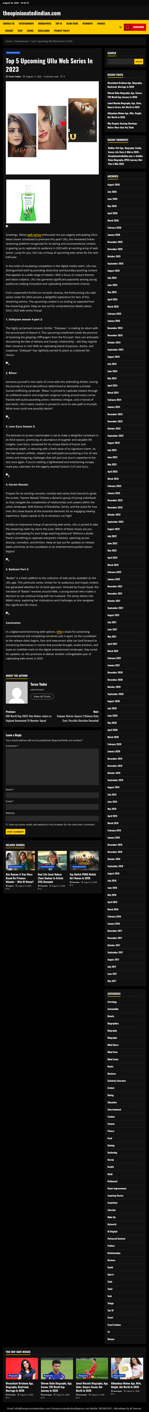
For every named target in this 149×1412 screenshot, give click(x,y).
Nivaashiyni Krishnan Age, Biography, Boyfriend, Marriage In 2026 (19, 1386)
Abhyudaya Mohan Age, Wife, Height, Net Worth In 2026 (126, 1385)
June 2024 (112, 371)
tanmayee (47, 1394)
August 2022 (114, 529)
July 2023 (112, 450)
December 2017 (115, 930)
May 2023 (112, 464)
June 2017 (112, 974)
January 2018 (114, 923)
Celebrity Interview (117, 1080)
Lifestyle (112, 1210)
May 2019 (112, 809)
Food (110, 1138)
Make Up (112, 1217)
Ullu (59, 631)
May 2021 (112, 636)
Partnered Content (116, 1238)
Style (110, 1281)
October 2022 (114, 514)
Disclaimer (44, 30)
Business (112, 1073)
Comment (12, 746)
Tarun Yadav (14, 76)
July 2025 (112, 278)
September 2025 (115, 263)
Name (10, 789)
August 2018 (113, 873)
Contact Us (8, 23)
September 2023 (115, 435)
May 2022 (112, 550)
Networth (88, 23)
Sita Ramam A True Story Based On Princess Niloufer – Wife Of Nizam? (20, 877)
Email (10, 801)
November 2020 (115, 679)
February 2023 (114, 486)
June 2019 (112, 801)
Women (111, 1339)
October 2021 (114, 600)
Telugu (111, 1303)
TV (109, 1332)
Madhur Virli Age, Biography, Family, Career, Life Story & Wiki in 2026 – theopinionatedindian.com (125, 152)
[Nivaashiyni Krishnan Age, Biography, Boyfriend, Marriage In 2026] (22, 1368)
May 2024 (112, 378)
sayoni (11, 886)
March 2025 (113, 306)
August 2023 (114, 443)
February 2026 (114, 227)
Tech (20, 30)
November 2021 (115, 593)
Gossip (111, 1159)
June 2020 (112, 715)
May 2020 (112, 722)
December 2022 (115, 500)
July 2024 (112, 364)
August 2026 (114, 184)
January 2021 (114, 665)
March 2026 (113, 220)
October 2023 (114, 428)
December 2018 (115, 844)
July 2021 (112, 622)
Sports (111, 1274)
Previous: (29, 716)
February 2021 (114, 658)
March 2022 (113, 565)
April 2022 (112, 557)
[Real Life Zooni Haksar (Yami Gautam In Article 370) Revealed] (52, 860)
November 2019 (115, 765)
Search (112, 53)
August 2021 (113, 615)
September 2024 (115, 349)
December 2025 (115, 242)
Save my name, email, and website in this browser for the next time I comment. (52, 824)
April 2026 (113, 213)
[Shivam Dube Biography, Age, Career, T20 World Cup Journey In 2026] (57, 1368)
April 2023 (112, 471)
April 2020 (113, 730)
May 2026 (112, 206)
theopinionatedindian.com (32, 13)
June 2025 (112, 285)
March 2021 (113, 651)
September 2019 (115, 780)
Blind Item (112, 1052)
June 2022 (112, 543)
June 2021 (112, 629)
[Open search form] (120, 27)
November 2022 (115, 507)
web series (34, 234)
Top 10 (59, 23)
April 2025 (112, 299)
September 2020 (116, 694)
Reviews (111, 1260)
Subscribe (138, 27)
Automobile (113, 1009)
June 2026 (112, 199)
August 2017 (113, 959)
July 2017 (112, 966)
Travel (30, 30)
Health (111, 1167)
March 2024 (113, 392)
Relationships (114, 1253)
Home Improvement (117, 1188)
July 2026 (112, 191)
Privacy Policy (62, 30)
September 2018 (115, 866)
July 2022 (112, 536)
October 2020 (114, 687)
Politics (111, 1245)
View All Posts (42, 696)
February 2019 (114, 830)
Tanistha (44, 886)
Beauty (111, 1016)
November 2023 (115, 421)
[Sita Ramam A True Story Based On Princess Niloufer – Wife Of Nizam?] (20, 860)
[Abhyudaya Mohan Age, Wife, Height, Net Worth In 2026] (127, 1368)
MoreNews (120, 1408)
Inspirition (112, 1202)
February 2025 (114, 313)
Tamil (110, 1289)
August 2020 (114, 701)
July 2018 (112, 880)
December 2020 (115, 672)
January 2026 (114, 234)
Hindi (110, 1174)
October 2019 (114, 773)
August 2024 (114, 356)
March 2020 (113, 737)
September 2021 (115, 608)
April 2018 (112, 902)
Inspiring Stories (115, 1195)
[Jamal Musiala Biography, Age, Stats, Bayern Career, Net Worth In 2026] (92, 1368)
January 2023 (114, 493)
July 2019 (112, 794)
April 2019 (112, 816)
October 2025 (114, 256)
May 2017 (112, 981)
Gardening (112, 1152)
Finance (101, 23)
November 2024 (115, 335)
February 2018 (114, 916)
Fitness (111, 1131)
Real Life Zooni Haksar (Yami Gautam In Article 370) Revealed (50, 877)
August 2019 (113, 787)
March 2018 (113, 909)
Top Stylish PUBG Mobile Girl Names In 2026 (83, 876)
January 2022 (114, 579)
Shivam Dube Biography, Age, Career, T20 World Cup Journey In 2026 (56, 1386)
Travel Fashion (114, 1325)
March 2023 (113, 478)
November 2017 (115, 938)
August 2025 (114, 270)
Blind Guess (113, 1045)
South (110, 1267)
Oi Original (112, 1231)
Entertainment (26, 23)
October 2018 (114, 859)
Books (110, 1066)
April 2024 (112, 385)
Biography (112, 1030)
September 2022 (115, 521)
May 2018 (112, 895)
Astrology (112, 1002)
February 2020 (114, 744)
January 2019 (114, 837)
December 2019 (115, 758)
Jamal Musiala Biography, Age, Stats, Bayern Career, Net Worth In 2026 (92, 1386)
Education (112, 1102)
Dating (111, 1095)
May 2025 (112, 292)
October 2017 (114, 945)
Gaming (111, 1145)
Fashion (111, 1116)
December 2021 (115, 586)
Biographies (44, 23)
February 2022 (114, 572)
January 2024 (114, 407)
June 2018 (112, 887)
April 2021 (112, 644)
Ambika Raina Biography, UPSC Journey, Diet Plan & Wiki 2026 (125, 160)
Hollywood (112, 1181)
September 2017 (115, 952)
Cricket (9, 30)
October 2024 (114, 342)
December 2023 (115, 414)
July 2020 (112, 708)
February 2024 (114, 399)
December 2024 (115, 328)
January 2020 (114, 751)
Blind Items (72, 23)
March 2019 (113, 823)
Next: (78, 716)
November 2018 (115, 852)
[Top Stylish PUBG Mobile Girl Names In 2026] (84, 860)
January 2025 (114, 321)
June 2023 (112, 457)
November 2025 (115, 249)
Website (10, 813)
